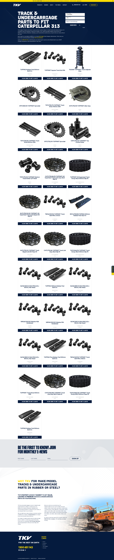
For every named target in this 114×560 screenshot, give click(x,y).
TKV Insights (45, 546)
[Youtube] (23, 550)
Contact (44, 547)
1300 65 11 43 (25, 39)
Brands (44, 544)
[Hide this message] (112, 1)
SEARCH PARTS (73, 25)
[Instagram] (25, 550)
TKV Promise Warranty (34, 521)
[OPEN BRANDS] (48, 4)
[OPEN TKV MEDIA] (61, 4)
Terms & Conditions (41, 558)
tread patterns (31, 514)
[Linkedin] (19, 550)
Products (45, 543)
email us (53, 519)
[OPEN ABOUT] (53, 4)
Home (44, 541)
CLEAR (84, 27)
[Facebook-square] (21, 550)
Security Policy (34, 558)
